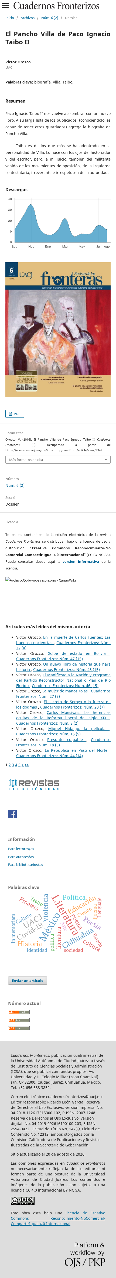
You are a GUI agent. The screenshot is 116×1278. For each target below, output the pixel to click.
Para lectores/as (21, 848)
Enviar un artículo (27, 980)
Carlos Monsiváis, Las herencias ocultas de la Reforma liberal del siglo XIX (63, 715)
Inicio (9, 17)
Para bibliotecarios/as (25, 864)
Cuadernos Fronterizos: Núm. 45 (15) (66, 669)
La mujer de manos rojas (65, 691)
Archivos (28, 17)
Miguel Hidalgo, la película (79, 728)
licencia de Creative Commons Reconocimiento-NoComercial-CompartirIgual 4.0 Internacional (58, 1218)
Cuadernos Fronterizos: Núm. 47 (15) (49, 658)
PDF (16, 413)
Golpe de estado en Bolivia (78, 653)
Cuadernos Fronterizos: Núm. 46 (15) (65, 685)
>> (27, 764)
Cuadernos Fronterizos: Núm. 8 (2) (47, 723)
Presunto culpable (66, 739)
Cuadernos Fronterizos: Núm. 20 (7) (72, 707)
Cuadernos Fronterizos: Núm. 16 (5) (48, 733)
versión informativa (81, 561)
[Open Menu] (5, 5)
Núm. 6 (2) (49, 17)
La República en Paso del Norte (77, 750)
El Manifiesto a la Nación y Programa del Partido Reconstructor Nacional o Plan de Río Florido (63, 680)
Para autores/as (21, 856)
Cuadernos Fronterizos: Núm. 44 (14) (49, 755)
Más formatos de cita (26, 459)
